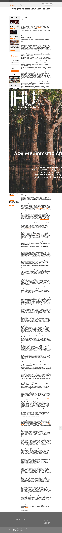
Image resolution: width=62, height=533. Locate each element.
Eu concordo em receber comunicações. (15, 66)
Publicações (33, 514)
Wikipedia (26, 507)
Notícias (25, 514)
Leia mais (11, 195)
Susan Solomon (28, 228)
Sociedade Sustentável (19, 519)
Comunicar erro (24, 510)
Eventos (39, 514)
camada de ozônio (36, 234)
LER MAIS (12, 28)
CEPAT (10, 518)
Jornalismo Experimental (26, 518)
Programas (19, 514)
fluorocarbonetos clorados (44, 219)
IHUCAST (24, 519)
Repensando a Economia (19, 518)
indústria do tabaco (32, 88)
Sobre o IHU (12, 514)
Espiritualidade (48, 514)
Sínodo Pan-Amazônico (47, 522)
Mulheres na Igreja (46, 523)
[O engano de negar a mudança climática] (26, 17)
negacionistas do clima (37, 27)
